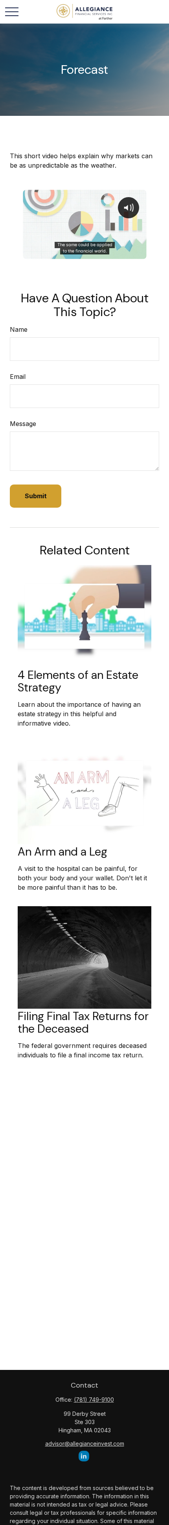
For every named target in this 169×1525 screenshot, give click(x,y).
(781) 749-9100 (94, 1399)
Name (19, 329)
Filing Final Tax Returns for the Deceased (83, 1022)
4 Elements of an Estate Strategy (78, 681)
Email (18, 376)
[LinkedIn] (84, 1456)
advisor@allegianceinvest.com (84, 1443)
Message (23, 424)
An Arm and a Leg (62, 851)
